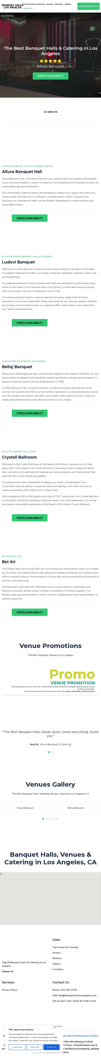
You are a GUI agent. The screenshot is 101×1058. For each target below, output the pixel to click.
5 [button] (56, 818)
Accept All (51, 1047)
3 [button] (49, 818)
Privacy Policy (9, 990)
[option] (50, 55)
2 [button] (52, 752)
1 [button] (49, 752)
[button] (70, 915)
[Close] (57, 1027)
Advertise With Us (88, 6)
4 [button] (53, 818)
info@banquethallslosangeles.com (77, 995)
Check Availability (50, 75)
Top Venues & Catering (34, 4)
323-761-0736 (68, 990)
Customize (17, 1047)
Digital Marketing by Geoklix (82, 1035)
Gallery (67, 4)
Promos (50, 4)
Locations (57, 969)
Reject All (34, 1047)
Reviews (59, 4)
